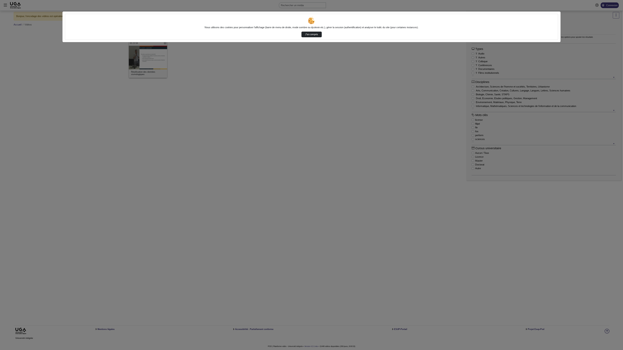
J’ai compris (311, 34)
